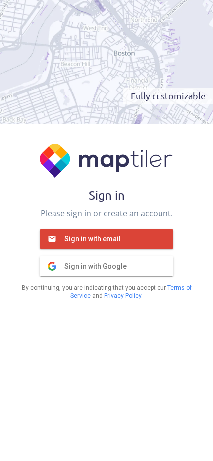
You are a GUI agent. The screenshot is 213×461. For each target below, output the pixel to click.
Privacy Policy (122, 295)
